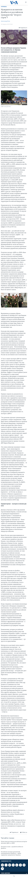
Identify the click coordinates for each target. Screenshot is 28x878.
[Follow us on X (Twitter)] (6, 865)
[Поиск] (14, 876)
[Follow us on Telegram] (2, 868)
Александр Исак (5, 21)
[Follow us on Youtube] (9, 865)
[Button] (23, 28)
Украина (4, 6)
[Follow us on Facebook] (2, 865)
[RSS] (16, 865)
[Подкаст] (20, 865)
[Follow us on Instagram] (13, 865)
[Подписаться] (24, 865)
